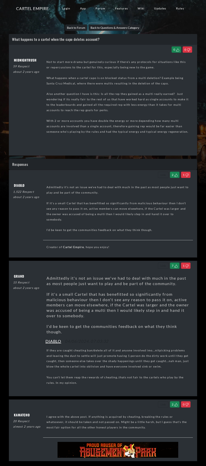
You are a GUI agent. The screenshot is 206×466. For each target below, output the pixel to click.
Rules (180, 8)
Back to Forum (76, 27)
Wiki (141, 8)
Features (121, 8)
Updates (160, 8)
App (83, 8)
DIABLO (53, 341)
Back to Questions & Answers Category (115, 27)
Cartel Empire (32, 8)
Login (66, 8)
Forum (100, 8)
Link (163, 175)
